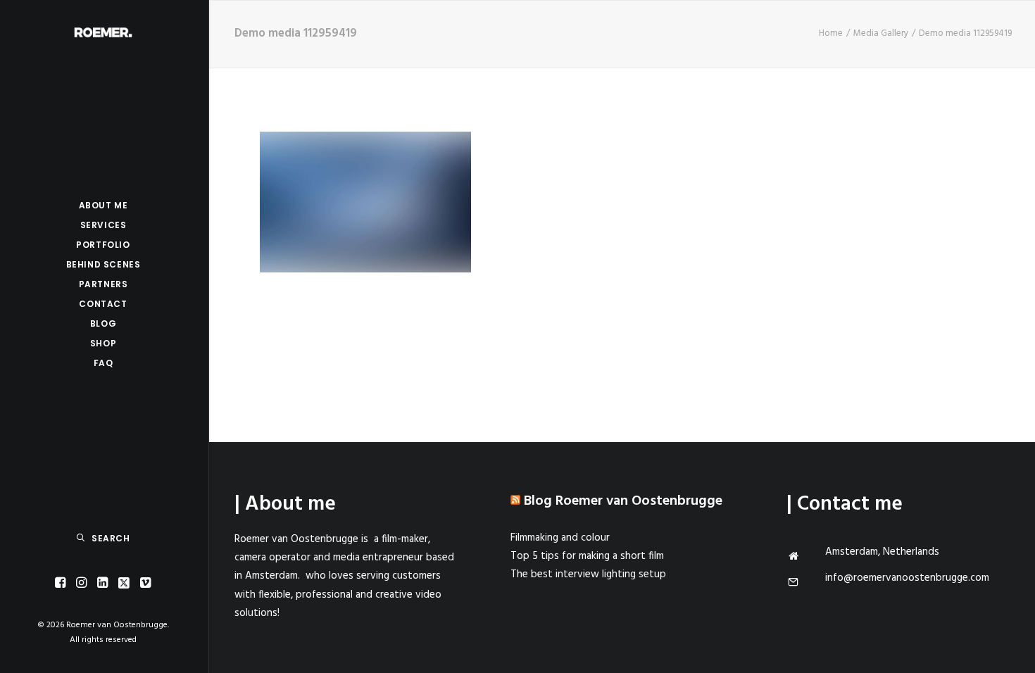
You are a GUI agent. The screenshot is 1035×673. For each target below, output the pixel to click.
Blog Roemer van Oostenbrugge (623, 501)
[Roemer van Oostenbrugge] (103, 32)
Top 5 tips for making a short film (587, 556)
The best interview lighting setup (588, 574)
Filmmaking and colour (560, 537)
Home (831, 33)
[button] (60, 583)
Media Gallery (880, 33)
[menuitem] (60, 583)
